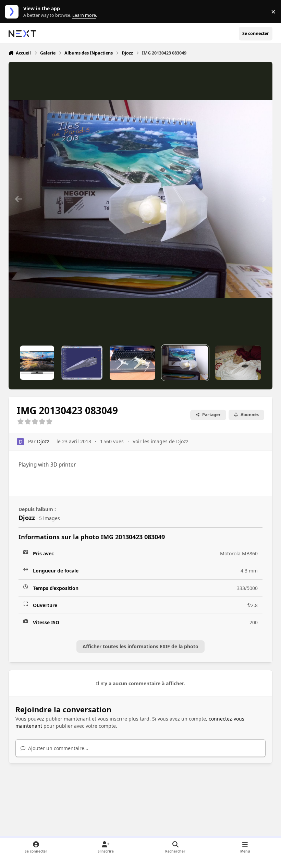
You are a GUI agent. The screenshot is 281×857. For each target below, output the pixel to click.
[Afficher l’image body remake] (81, 363)
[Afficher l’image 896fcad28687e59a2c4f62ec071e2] (238, 363)
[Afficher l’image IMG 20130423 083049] (185, 363)
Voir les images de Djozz (160, 441)
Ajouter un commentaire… (57, 748)
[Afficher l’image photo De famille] (132, 363)
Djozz (43, 441)
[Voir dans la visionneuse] (141, 199)
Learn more (13, 12)
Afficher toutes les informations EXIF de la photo (140, 646)
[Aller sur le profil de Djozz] (20, 441)
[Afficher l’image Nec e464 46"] (37, 363)
